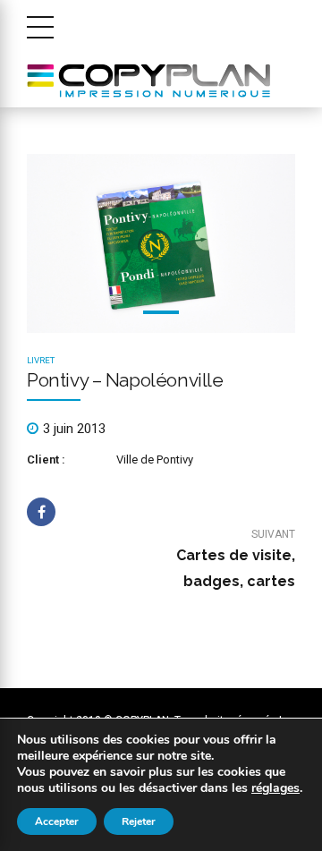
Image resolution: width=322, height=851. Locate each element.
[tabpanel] (161, 243)
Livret (41, 360)
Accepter (57, 821)
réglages (275, 788)
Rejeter (139, 821)
